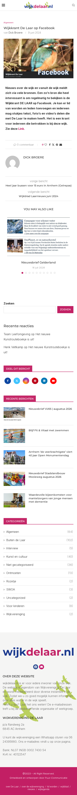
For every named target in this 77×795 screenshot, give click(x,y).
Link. (21, 128)
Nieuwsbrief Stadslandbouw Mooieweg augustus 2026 (47, 475)
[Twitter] (17, 380)
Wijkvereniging (39, 614)
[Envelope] (41, 666)
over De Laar (12, 786)
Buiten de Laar (39, 540)
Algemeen (39, 531)
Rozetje (39, 581)
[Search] (73, 5)
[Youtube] (53, 380)
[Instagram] (26, 380)
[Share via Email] (60, 144)
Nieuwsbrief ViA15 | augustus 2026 (50, 408)
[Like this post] (45, 144)
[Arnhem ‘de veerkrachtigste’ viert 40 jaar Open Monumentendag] (14, 457)
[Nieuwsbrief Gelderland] (38, 237)
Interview (39, 548)
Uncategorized (39, 598)
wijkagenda (43, 789)
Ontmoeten (39, 573)
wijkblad (64, 786)
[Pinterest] (35, 380)
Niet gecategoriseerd (39, 565)
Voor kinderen (39, 606)
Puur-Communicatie (56, 777)
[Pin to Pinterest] (57, 144)
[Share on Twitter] (53, 144)
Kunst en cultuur (39, 556)
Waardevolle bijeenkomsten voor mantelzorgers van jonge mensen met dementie (51, 498)
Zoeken (9, 303)
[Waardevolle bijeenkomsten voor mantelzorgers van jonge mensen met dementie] (14, 500)
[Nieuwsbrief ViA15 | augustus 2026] (14, 414)
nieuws (31, 789)
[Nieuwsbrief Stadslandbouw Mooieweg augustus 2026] (14, 479)
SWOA (39, 589)
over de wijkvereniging (33, 786)
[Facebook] (8, 380)
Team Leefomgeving (17, 334)
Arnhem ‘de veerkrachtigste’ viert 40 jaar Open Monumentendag (50, 453)
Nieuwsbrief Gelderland (38, 262)
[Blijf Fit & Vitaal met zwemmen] (14, 436)
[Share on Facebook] (49, 144)
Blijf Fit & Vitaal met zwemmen (49, 430)
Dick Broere (16, 32)
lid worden (52, 786)
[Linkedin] (44, 380)
